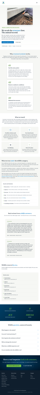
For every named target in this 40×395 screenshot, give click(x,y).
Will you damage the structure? (9, 342)
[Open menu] (37, 3)
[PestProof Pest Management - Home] (3, 3)
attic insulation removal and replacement (26, 176)
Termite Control (4, 376)
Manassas (12, 375)
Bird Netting (24, 197)
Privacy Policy (32, 378)
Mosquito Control (4, 378)
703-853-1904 (18, 42)
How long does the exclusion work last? (11, 338)
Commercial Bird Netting (5, 384)
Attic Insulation (4, 383)
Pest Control (4, 375)
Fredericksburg (13, 376)
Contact (31, 376)
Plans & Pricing (4, 386)
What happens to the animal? (9, 330)
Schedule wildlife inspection (8, 42)
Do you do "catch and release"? (9, 334)
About (31, 375)
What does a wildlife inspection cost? (10, 346)
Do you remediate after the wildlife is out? (12, 350)
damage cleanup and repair (7, 176)
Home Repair (4, 381)
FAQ (21, 376)
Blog (21, 375)
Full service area (13, 378)
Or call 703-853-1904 (27, 365)
